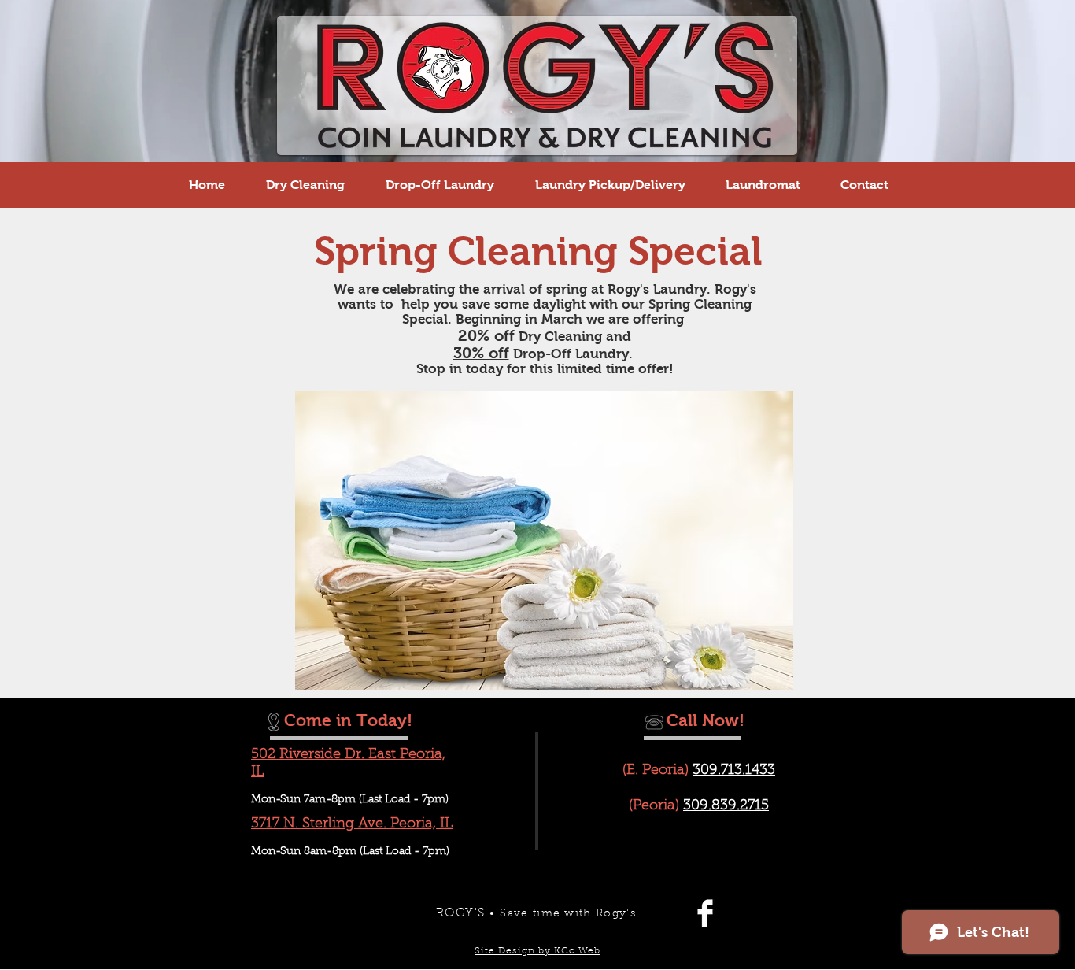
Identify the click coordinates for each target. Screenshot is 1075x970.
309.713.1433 (734, 771)
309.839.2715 (726, 806)
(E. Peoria (653, 771)
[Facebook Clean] (705, 913)
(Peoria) (654, 806)
